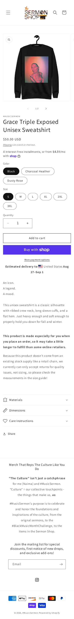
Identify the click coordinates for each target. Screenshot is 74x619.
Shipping (7, 144)
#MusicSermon (30, 612)
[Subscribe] (61, 564)
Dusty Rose (15, 180)
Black (11, 171)
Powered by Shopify (49, 612)
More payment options (37, 259)
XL (45, 197)
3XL (9, 206)
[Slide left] (27, 108)
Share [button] (11, 434)
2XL (60, 197)
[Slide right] (46, 108)
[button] (8, 12)
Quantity (8, 215)
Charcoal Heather (37, 171)
